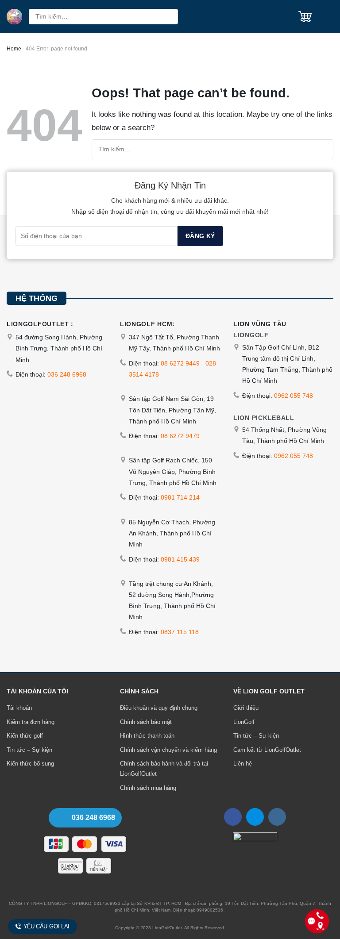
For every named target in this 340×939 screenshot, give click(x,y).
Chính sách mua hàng (148, 788)
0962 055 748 (293, 395)
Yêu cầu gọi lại (47, 926)
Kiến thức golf (25, 735)
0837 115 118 (180, 631)
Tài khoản (19, 707)
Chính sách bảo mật (146, 722)
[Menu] (325, 16)
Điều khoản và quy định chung (158, 707)
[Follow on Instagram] (277, 817)
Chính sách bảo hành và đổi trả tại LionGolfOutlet (164, 768)
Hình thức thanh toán (147, 735)
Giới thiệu (246, 707)
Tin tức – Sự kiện (29, 750)
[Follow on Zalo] (255, 817)
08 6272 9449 (180, 363)
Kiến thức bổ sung (30, 763)
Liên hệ (242, 763)
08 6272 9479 (180, 435)
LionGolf (244, 722)
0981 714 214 (180, 497)
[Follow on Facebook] (233, 817)
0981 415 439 (180, 559)
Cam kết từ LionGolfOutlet (267, 750)
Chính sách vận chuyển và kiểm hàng (168, 750)
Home (14, 49)
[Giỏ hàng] (305, 17)
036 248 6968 (66, 374)
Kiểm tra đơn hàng (30, 722)
